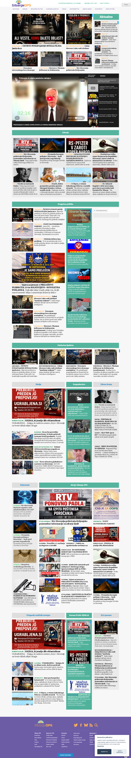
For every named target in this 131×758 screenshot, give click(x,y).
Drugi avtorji (110, 9)
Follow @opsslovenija (101, 210)
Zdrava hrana (87, 9)
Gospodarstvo (74, 9)
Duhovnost (98, 9)
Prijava (126, 4)
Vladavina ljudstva (52, 9)
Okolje (64, 9)
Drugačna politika (37, 9)
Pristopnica (104, 3)
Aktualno (16, 9)
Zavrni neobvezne (119, 751)
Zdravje (24, 9)
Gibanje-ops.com (90, 3)
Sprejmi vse (104, 751)
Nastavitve (100, 746)
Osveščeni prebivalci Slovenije (69, 3)
